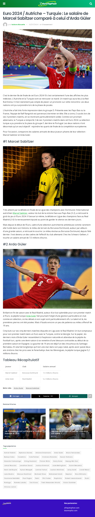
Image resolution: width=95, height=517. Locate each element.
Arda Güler (31, 316)
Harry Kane (57, 461)
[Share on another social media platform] (90, 396)
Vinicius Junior (10, 487)
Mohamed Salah (55, 474)
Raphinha (58, 478)
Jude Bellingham (59, 465)
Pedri (37, 478)
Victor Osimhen (69, 482)
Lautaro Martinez (57, 470)
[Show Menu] (4, 3)
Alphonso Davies (25, 453)
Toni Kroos (34, 482)
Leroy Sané (71, 470)
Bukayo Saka (9, 457)
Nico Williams (80, 474)
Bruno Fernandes (73, 453)
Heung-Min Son (72, 461)
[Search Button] (91, 3)
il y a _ (8, 436)
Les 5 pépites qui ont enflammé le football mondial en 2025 (23, 432)
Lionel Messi (85, 470)
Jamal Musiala (10, 465)
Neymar (69, 474)
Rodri (87, 478)
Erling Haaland (30, 461)
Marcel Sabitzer (20, 213)
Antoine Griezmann (43, 453)
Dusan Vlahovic (66, 457)
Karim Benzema (75, 465)
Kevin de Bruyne (10, 470)
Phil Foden (47, 478)
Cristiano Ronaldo (49, 457)
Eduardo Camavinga (12, 461)
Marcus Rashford (24, 474)
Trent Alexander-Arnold (50, 482)
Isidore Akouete (18, 24)
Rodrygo (7, 482)
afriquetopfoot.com (71, 508)
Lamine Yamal (41, 470)
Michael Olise (40, 474)
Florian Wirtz (45, 461)
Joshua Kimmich (42, 465)
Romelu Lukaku (20, 482)
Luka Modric (9, 474)
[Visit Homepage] (47, 3)
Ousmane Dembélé (11, 478)
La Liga (54, 411)
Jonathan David (26, 465)
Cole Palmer (34, 457)
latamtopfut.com (70, 511)
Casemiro (22, 457)
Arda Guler (18, 388)
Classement (47, 24)
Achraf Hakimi (10, 453)
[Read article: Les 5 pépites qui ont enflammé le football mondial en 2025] (24, 424)
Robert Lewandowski (73, 478)
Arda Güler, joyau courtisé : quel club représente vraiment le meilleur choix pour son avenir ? (69, 431)
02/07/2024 (33, 24)
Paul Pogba (27, 478)
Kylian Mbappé (26, 470)
